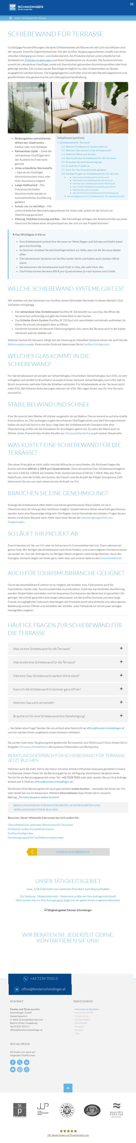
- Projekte (78, 1026)
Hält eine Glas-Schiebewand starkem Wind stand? (94, 183)
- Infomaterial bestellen (86, 1009)
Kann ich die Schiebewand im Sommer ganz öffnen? (94, 187)
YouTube (13, 1069)
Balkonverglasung (19, 344)
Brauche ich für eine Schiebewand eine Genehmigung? (95, 193)
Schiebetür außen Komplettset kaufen (31, 829)
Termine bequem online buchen (38, 797)
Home (17, 18)
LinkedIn (26, 1062)
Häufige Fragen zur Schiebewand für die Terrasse (92, 173)
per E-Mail (63, 900)
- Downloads (80, 1022)
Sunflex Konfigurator (96, 344)
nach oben (68, 1088)
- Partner (78, 1029)
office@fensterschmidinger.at (105, 728)
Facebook (13, 1062)
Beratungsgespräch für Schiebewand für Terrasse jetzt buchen (95, 196)
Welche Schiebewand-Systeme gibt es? (87, 146)
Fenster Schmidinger (26, 7)
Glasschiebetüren (111, 558)
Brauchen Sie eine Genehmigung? (84, 161)
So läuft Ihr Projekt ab (78, 165)
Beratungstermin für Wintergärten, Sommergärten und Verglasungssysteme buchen (56, 807)
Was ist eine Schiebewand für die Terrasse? (91, 177)
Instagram (26, 1069)
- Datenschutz (81, 1016)
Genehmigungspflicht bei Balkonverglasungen (36, 837)
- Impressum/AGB (83, 1012)
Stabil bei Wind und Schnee (80, 154)
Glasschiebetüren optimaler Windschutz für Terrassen (40, 824)
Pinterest (19, 1069)
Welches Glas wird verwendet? (86, 190)
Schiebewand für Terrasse (75, 142)
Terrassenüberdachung (79, 433)
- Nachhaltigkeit (82, 1019)
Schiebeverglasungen (38, 60)
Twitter (19, 1062)
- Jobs (76, 1033)
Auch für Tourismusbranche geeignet (86, 169)
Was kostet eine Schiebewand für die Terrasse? (91, 158)
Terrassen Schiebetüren (33, 746)
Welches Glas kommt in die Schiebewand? (88, 150)
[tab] (68, 649)
